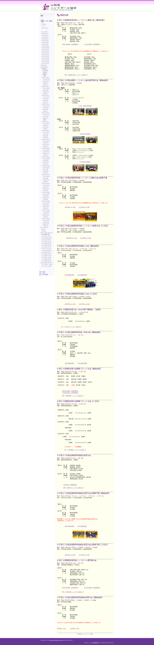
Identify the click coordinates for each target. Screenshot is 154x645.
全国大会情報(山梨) (45, 262)
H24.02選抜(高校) (46, 259)
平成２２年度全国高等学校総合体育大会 (75, 455)
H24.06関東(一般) (46, 257)
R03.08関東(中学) (46, 243)
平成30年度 (44, 47)
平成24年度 (44, 58)
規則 (43, 231)
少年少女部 (45, 79)
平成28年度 (44, 51)
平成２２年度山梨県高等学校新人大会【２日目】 (78, 294)
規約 (43, 22)
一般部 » (91, 634)
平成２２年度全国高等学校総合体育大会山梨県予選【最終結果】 (84, 493)
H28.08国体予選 (45, 252)
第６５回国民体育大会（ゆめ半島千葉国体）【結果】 (80, 310)
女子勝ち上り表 (74, 628)
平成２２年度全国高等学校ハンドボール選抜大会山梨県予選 (83, 178)
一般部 (44, 84)
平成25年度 (44, 56)
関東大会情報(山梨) (45, 232)
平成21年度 (44, 63)
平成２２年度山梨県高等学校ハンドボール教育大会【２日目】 (84, 226)
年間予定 (43, 65)
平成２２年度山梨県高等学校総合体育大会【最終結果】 (81, 597)
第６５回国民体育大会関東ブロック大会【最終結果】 (80, 369)
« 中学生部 (79, 634)
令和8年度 (44, 33)
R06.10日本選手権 (46, 238)
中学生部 (45, 81)
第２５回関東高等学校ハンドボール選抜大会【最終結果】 (82, 20)
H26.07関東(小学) (46, 254)
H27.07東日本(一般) (46, 264)
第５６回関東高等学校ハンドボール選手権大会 (77, 560)
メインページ (85, 634)
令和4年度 (44, 40)
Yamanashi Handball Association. (56, 640)
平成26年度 (44, 54)
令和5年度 (44, 38)
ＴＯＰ (42, 19)
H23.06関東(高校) (46, 261)
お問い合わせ (45, 28)
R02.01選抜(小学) (46, 246)
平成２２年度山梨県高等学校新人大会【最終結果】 (79, 246)
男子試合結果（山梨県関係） (70, 44)
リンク (43, 26)
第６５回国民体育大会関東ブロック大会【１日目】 (79, 401)
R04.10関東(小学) (46, 241)
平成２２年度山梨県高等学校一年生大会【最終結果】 (80, 332)
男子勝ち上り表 (61, 628)
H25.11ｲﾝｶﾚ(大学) (46, 266)
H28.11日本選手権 (46, 250)
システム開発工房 (94, 642)
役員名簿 (44, 24)
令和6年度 (44, 37)
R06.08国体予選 (45, 239)
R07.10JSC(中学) (45, 236)
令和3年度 (44, 42)
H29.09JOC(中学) (45, 248)
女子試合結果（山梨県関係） (92, 44)
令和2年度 (44, 44)
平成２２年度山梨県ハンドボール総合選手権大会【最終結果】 (84, 80)
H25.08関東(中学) (46, 255)
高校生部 (45, 82)
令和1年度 (44, 45)
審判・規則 (43, 227)
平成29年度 (44, 49)
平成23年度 (44, 60)
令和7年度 (44, 35)
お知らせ (43, 31)
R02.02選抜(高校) (46, 245)
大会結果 (43, 67)
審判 (43, 229)
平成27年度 (44, 53)
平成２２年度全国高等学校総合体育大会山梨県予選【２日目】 (83, 545)
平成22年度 (44, 61)
